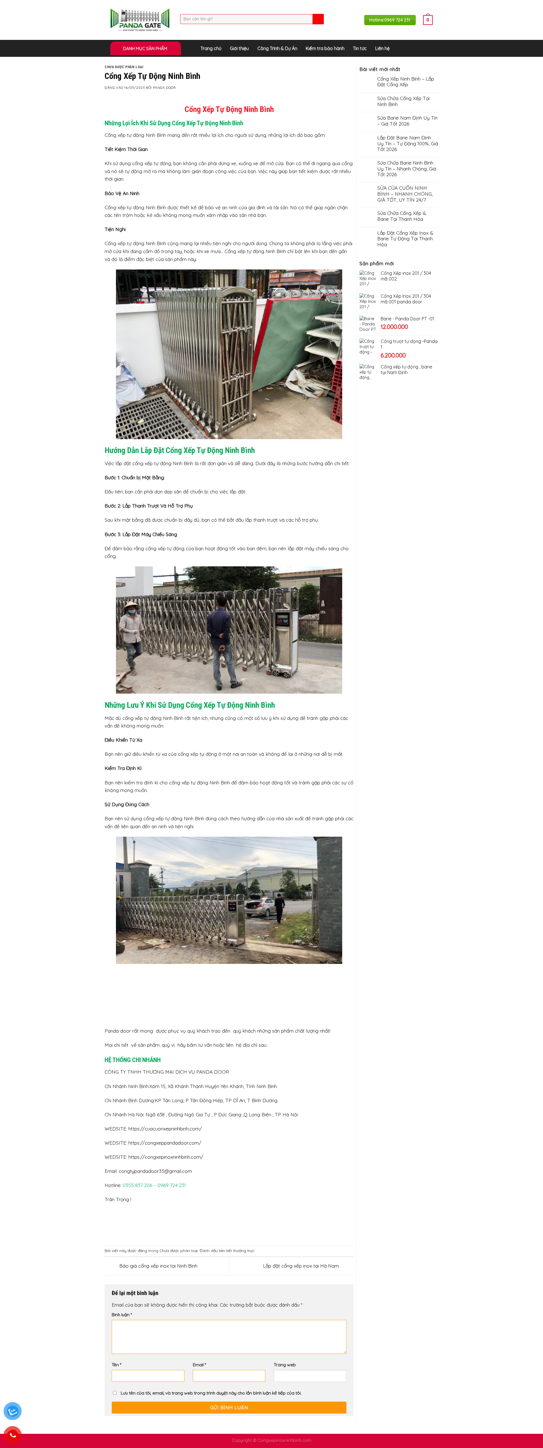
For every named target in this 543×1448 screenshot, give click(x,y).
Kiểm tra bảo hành (325, 48)
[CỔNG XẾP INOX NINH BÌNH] (141, 19)
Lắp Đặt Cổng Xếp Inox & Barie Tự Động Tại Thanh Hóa (405, 238)
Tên (116, 1364)
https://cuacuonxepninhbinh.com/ (165, 1129)
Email (199, 1364)
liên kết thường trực (237, 1250)
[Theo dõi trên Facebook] (428, 48)
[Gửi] (318, 19)
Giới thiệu (239, 48)
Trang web (285, 1364)
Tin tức (360, 48)
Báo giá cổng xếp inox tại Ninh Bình (157, 1266)
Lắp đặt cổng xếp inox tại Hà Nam (301, 1266)
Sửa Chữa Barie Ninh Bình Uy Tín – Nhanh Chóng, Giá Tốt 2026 (406, 168)
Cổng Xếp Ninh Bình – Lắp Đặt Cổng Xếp (405, 82)
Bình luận (122, 1314)
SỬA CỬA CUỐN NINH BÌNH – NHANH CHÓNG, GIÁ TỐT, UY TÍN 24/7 (405, 193)
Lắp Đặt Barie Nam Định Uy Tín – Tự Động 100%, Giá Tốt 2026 (407, 143)
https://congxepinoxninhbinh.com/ (165, 1157)
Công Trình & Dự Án (277, 48)
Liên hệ (382, 48)
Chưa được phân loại (124, 67)
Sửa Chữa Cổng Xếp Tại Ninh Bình (403, 101)
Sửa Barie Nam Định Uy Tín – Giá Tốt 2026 (407, 121)
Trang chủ (211, 48)
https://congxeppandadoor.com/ (164, 1143)
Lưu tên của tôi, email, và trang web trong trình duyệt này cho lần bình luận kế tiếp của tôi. (211, 1393)
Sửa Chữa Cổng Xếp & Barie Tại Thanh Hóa (401, 216)
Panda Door (164, 87)
